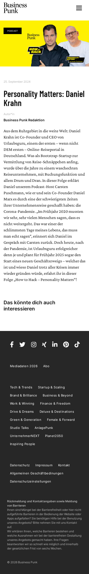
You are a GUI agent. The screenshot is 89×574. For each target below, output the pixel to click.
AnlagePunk (44, 428)
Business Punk (15, 7)
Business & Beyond (58, 395)
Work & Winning (22, 403)
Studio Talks (19, 428)
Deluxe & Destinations (57, 411)
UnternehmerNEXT (24, 436)
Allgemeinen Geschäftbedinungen (36, 473)
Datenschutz (20, 465)
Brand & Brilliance (23, 395)
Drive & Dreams (22, 411)
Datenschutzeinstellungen (30, 481)
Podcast (12, 31)
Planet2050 (54, 436)
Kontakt (64, 465)
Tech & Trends (21, 387)
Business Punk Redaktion (24, 120)
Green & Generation (25, 420)
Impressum (43, 465)
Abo (46, 366)
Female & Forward (61, 420)
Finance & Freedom (55, 403)
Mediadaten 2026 (23, 366)
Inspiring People (22, 444)
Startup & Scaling (51, 387)
